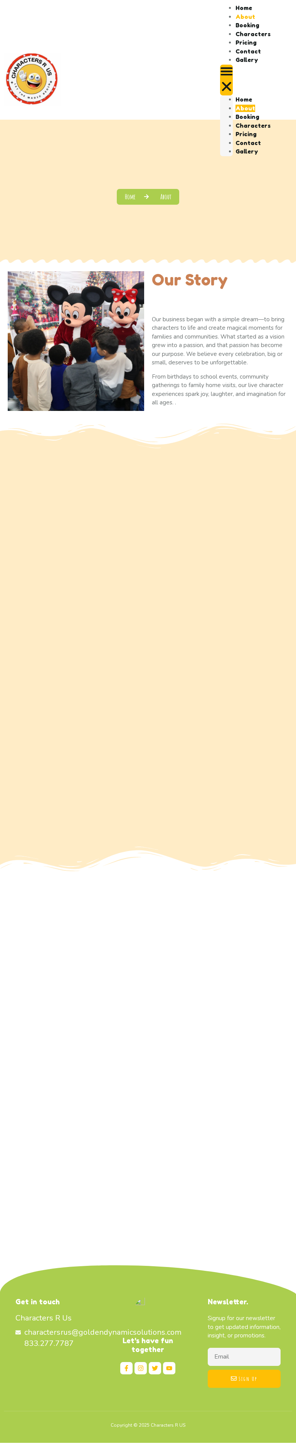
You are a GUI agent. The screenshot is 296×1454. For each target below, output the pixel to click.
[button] (226, 80)
